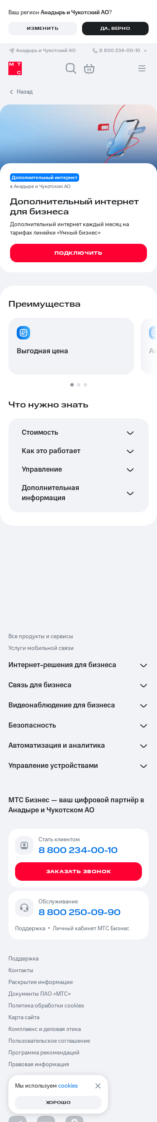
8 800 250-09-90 (80, 913)
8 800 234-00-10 (119, 50)
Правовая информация (38, 1064)
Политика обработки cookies (46, 1006)
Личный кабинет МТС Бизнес (91, 928)
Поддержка (31, 928)
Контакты (20, 970)
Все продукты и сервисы (40, 636)
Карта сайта (23, 1017)
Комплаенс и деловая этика (44, 1029)
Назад (25, 92)
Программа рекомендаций (44, 1053)
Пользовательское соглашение (49, 1041)
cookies (68, 1086)
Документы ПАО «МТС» (39, 994)
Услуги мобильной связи (41, 648)
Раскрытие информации (40, 982)
